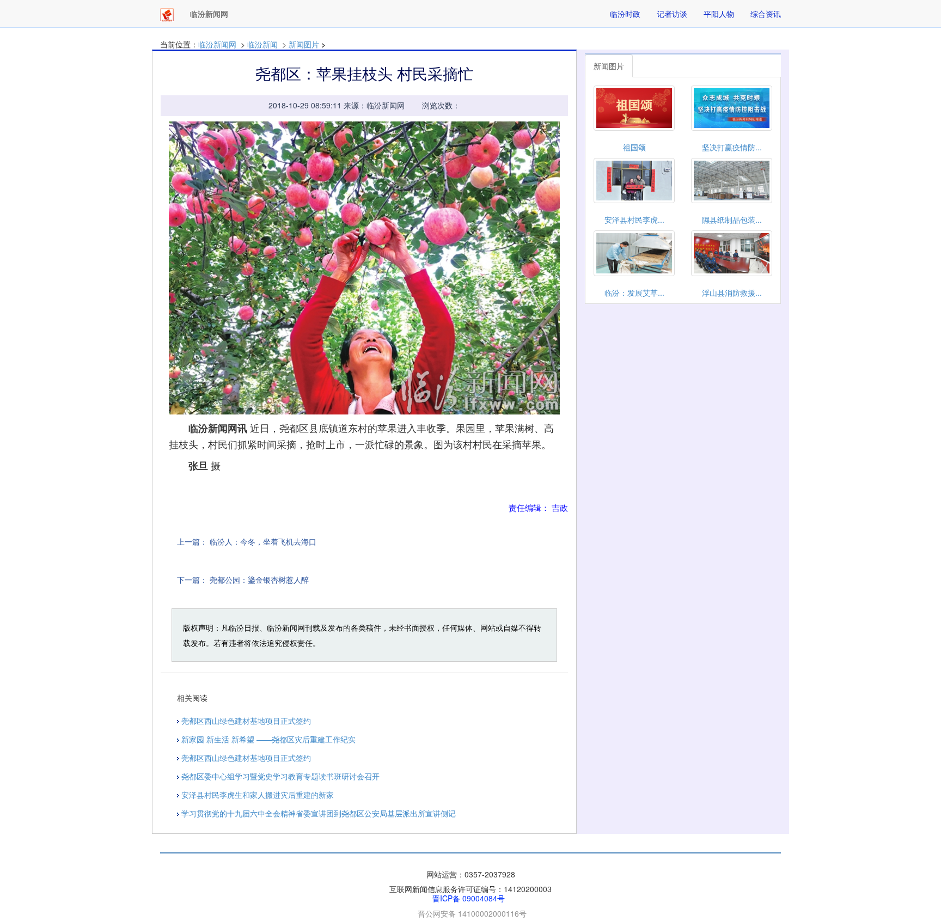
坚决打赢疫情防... (732, 147)
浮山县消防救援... (732, 292)
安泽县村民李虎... (634, 219)
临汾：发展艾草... (634, 292)
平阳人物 (719, 13)
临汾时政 (625, 13)
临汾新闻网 (217, 44)
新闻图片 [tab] (609, 65)
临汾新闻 (262, 44)
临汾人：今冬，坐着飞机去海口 (263, 541)
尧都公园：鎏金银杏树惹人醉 (259, 579)
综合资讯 (765, 13)
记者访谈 (672, 13)
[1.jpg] (364, 268)
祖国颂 (634, 147)
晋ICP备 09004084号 (468, 898)
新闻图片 (304, 44)
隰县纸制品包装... (732, 219)
